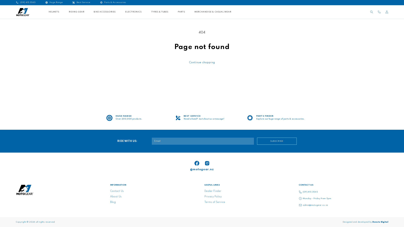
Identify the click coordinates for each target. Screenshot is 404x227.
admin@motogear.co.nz (315, 205)
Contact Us (117, 191)
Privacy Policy (213, 196)
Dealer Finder (212, 191)
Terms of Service (214, 202)
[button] (371, 12)
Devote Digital (380, 222)
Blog (113, 202)
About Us (116, 196)
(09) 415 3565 (310, 192)
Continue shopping (202, 62)
